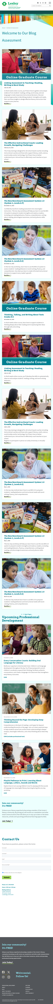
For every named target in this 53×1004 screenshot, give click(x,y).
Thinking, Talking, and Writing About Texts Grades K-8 (24, 315)
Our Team (27, 985)
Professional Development (8, 985)
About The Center (6, 991)
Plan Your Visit (29, 989)
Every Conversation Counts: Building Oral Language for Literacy (22, 661)
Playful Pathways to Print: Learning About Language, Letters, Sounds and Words (22, 781)
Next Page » (28, 614)
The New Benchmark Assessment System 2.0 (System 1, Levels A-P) (24, 202)
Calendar (27, 987)
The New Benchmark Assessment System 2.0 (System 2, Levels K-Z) (24, 259)
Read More (7, 103)
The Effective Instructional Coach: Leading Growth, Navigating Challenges (23, 144)
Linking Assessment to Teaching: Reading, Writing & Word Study (23, 84)
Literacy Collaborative (7, 995)
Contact (27, 991)
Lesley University (29, 993)
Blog (3, 989)
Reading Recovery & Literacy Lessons (11, 993)
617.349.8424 (10, 884)
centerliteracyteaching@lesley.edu (9, 1000)
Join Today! (6, 821)
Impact (3, 987)
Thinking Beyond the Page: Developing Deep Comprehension (23, 720)
